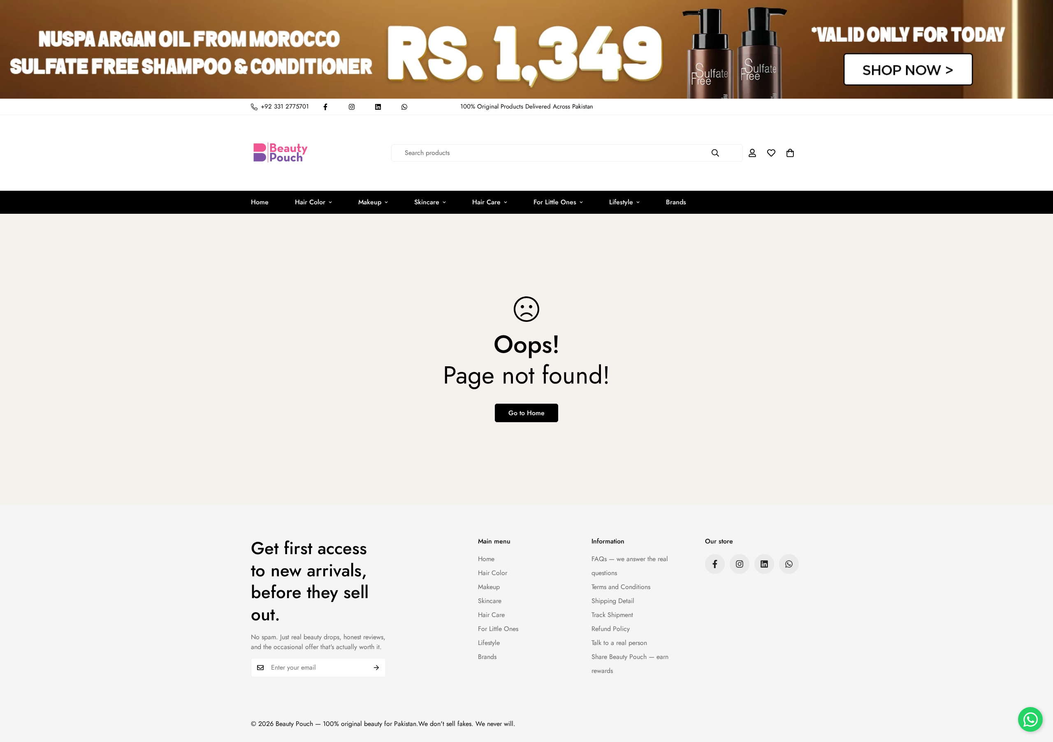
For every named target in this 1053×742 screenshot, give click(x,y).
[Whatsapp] (404, 107)
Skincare (426, 202)
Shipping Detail (612, 601)
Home (260, 202)
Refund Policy (610, 628)
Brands (676, 202)
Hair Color (310, 202)
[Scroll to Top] (1036, 697)
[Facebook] (325, 107)
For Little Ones (554, 202)
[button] (790, 152)
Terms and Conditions (620, 587)
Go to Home (526, 413)
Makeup (369, 202)
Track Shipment (612, 614)
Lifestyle (621, 202)
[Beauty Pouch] (281, 152)
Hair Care (486, 202)
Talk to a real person (619, 642)
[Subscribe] (376, 667)
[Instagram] (352, 107)
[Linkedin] (378, 107)
